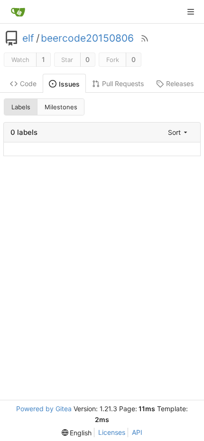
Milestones (61, 107)
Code (28, 83)
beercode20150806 (87, 38)
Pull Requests (123, 83)
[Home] (18, 11)
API (137, 432)
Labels (20, 107)
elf (28, 38)
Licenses (111, 432)
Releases (180, 83)
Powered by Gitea (44, 409)
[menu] (178, 132)
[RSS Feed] (144, 38)
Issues (69, 84)
